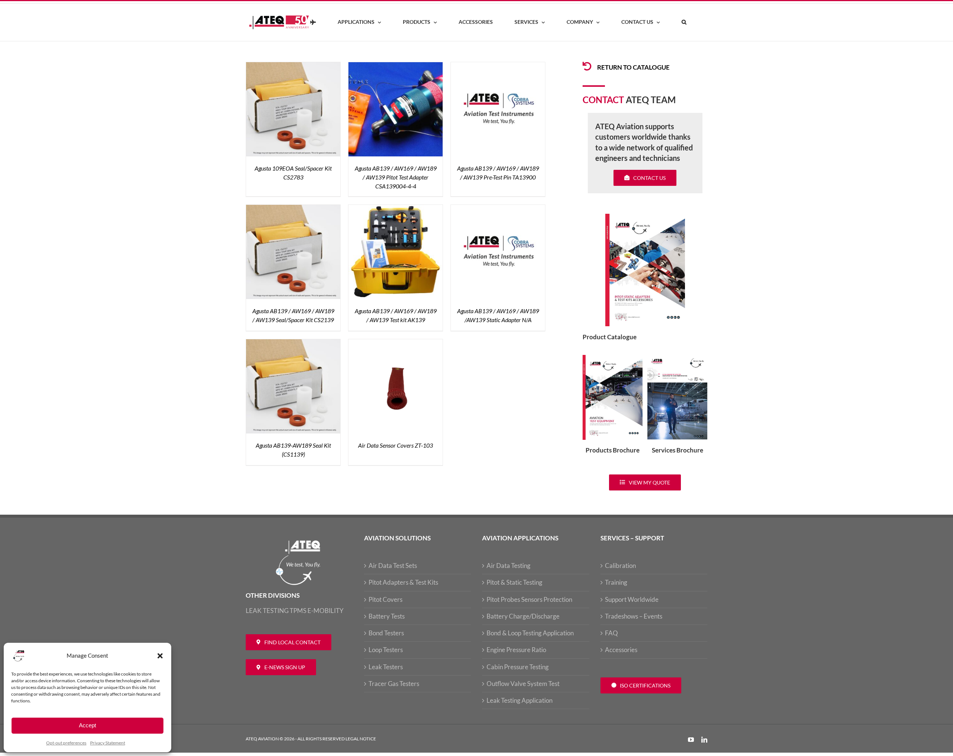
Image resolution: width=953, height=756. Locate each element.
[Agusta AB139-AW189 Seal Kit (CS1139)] (293, 343)
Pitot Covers (385, 599)
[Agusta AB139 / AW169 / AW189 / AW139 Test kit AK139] (395, 209)
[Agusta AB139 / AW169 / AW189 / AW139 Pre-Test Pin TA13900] (498, 66)
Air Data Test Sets (393, 565)
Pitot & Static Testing (514, 582)
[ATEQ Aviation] (312, 22)
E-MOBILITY (325, 610)
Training (616, 582)
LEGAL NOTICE (360, 738)
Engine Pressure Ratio (516, 650)
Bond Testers (386, 633)
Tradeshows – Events (633, 616)
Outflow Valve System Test (523, 683)
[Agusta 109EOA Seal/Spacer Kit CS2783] (293, 66)
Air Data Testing (508, 565)
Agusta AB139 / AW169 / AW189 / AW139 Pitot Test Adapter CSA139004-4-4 (396, 177)
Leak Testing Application (519, 700)
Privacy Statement (107, 743)
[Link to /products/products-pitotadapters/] (587, 66)
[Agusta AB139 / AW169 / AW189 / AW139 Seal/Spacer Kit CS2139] (293, 209)
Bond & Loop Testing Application (530, 633)
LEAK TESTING (267, 610)
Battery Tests (387, 616)
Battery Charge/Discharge (523, 616)
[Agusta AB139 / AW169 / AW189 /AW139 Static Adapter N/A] (498, 209)
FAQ (611, 633)
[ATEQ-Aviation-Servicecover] (677, 358)
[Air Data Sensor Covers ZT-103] (395, 343)
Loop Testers (386, 650)
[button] (160, 656)
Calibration (620, 565)
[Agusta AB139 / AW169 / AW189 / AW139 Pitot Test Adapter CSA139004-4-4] (395, 66)
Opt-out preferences (66, 743)
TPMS (298, 610)
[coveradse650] (645, 217)
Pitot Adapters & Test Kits (403, 582)
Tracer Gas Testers (394, 683)
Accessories (621, 650)
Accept (87, 725)
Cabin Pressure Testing (518, 667)
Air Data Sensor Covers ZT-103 (395, 445)
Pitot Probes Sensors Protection (529, 599)
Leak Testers (386, 667)
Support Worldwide (632, 599)
